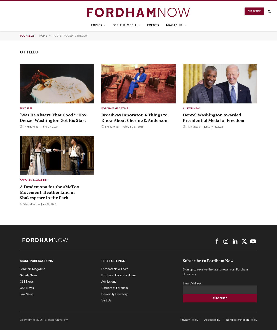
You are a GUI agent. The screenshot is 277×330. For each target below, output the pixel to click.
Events (153, 25)
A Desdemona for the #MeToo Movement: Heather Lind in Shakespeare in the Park (49, 192)
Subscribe (254, 11)
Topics (96, 25)
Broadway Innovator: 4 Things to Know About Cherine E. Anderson (134, 117)
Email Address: (192, 283)
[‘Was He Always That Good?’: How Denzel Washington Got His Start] (57, 83)
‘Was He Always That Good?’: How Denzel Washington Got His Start (53, 117)
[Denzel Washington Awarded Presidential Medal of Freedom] (220, 83)
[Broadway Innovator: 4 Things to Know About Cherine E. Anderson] (138, 83)
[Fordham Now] (138, 11)
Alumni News (192, 108)
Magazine (174, 25)
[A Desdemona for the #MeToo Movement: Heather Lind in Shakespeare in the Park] (57, 155)
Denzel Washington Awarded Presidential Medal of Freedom (213, 117)
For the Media (125, 25)
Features (26, 108)
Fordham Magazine (114, 108)
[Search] (269, 11)
